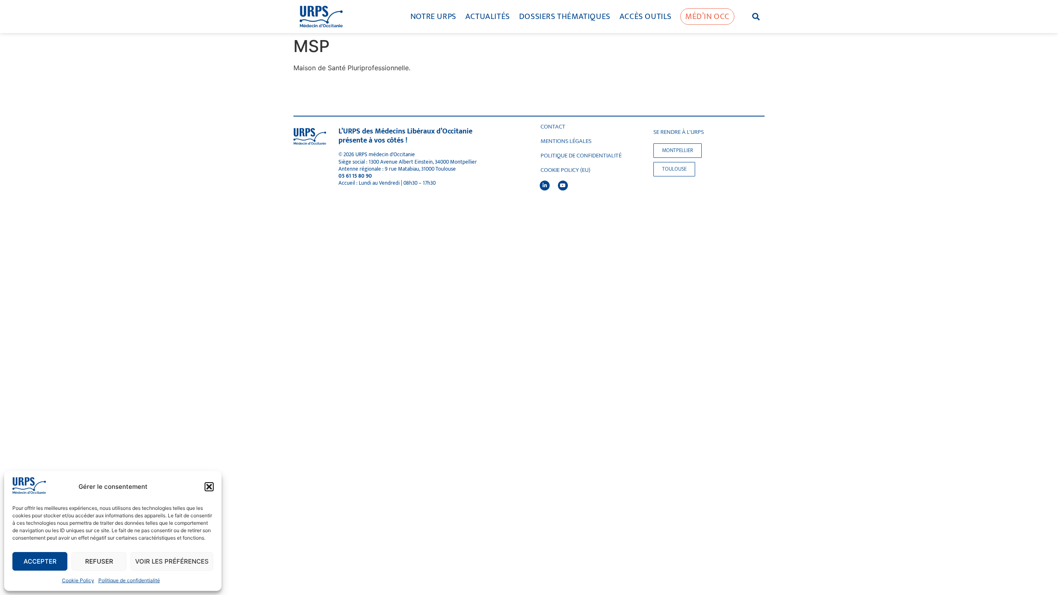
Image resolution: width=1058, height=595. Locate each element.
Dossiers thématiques (564, 17)
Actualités (487, 17)
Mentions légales (566, 141)
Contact (553, 127)
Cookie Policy (78, 580)
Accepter (40, 561)
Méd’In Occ (707, 17)
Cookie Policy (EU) (565, 170)
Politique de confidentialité (129, 580)
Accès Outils (646, 17)
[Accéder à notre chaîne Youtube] (563, 185)
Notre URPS (433, 17)
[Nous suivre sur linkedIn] (545, 185)
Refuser (99, 561)
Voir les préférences (172, 561)
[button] (209, 487)
